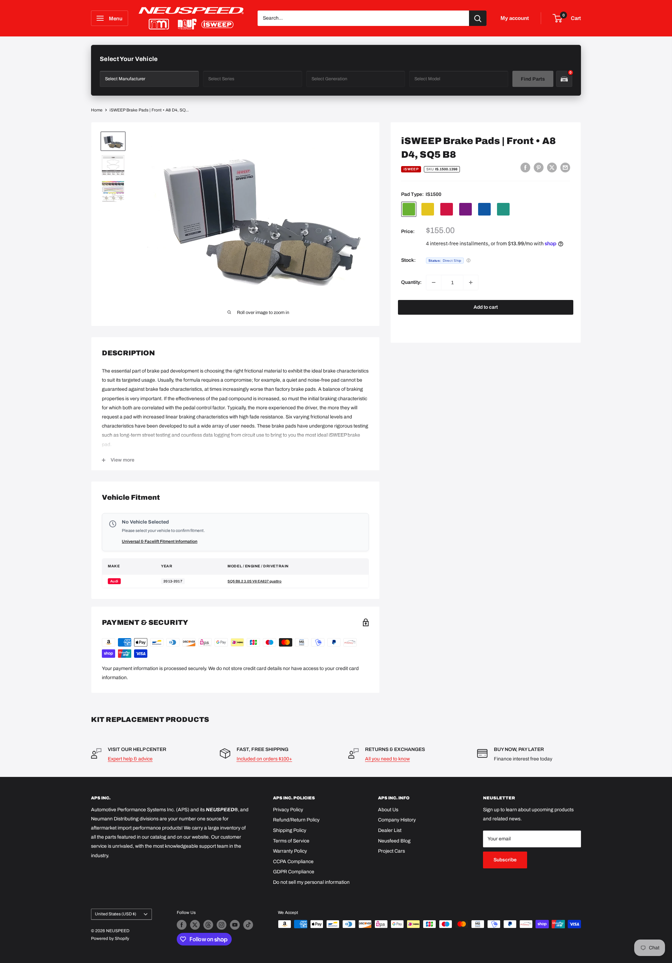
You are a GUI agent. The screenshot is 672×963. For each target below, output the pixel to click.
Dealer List (389, 830)
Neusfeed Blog (394, 841)
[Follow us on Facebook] (182, 925)
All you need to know (387, 758)
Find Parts (533, 79)
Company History (397, 819)
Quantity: (411, 282)
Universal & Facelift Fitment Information (159, 541)
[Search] (477, 18)
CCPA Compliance (293, 861)
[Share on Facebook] (525, 167)
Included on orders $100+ (264, 758)
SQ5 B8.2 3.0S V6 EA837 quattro (254, 581)
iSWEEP (411, 169)
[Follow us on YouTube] (235, 925)
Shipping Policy (289, 830)
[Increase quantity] (470, 282)
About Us (388, 809)
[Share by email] (565, 167)
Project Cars (391, 851)
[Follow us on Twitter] (195, 925)
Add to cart (486, 307)
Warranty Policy (290, 851)
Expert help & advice (130, 758)
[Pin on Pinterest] (539, 167)
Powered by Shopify (110, 938)
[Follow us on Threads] (208, 925)
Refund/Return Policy (296, 819)
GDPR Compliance (293, 871)
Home (97, 110)
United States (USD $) (115, 914)
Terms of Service (291, 841)
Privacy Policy (288, 809)
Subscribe (505, 859)
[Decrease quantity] (433, 282)
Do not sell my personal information (311, 882)
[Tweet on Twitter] (552, 167)
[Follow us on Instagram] (221, 925)
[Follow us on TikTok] (248, 925)
